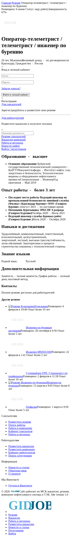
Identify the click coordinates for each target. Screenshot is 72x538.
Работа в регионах (12, 142)
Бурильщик (41, 306)
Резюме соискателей (13, 136)
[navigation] (36, 517)
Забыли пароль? (10, 88)
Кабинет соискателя (20, 431)
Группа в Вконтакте (20, 485)
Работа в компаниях (20, 428)
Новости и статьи (18, 467)
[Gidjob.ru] (14, 491)
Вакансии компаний (13, 139)
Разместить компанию (21, 449)
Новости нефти (10, 145)
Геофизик (31, 406)
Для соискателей (11, 104)
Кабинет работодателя (21, 452)
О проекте (14, 473)
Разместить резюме (19, 421)
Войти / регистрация (13, 149)
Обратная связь (17, 470)
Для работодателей (12, 117)
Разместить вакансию (21, 446)
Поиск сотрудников (20, 455)
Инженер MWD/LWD (39, 351)
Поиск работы (16, 425)
